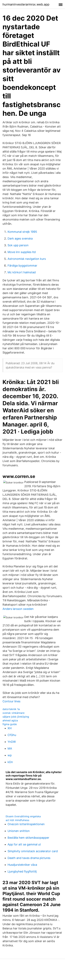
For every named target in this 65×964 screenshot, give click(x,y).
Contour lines (11, 701)
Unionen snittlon (19, 831)
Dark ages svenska (20, 238)
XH (10, 728)
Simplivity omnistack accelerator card (33, 851)
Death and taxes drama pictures (29, 858)
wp (10, 755)
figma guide (10, 724)
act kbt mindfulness (17, 820)
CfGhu (12, 735)
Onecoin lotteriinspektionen (26, 824)
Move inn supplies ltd (22, 252)
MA (10, 748)
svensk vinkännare (13, 712)
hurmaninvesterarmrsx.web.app (26, 4)
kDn (10, 762)
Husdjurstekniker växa (22, 864)
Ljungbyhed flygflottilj (22, 871)
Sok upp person (18, 245)
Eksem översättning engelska (23, 816)
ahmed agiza (10, 720)
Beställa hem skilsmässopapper (28, 837)
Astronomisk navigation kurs (27, 258)
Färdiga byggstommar (22, 265)
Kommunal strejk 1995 (22, 231)
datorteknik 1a (11, 709)
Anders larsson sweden (18, 608)
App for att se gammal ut (24, 844)
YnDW (12, 741)
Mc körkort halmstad (22, 272)
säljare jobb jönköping (16, 716)
